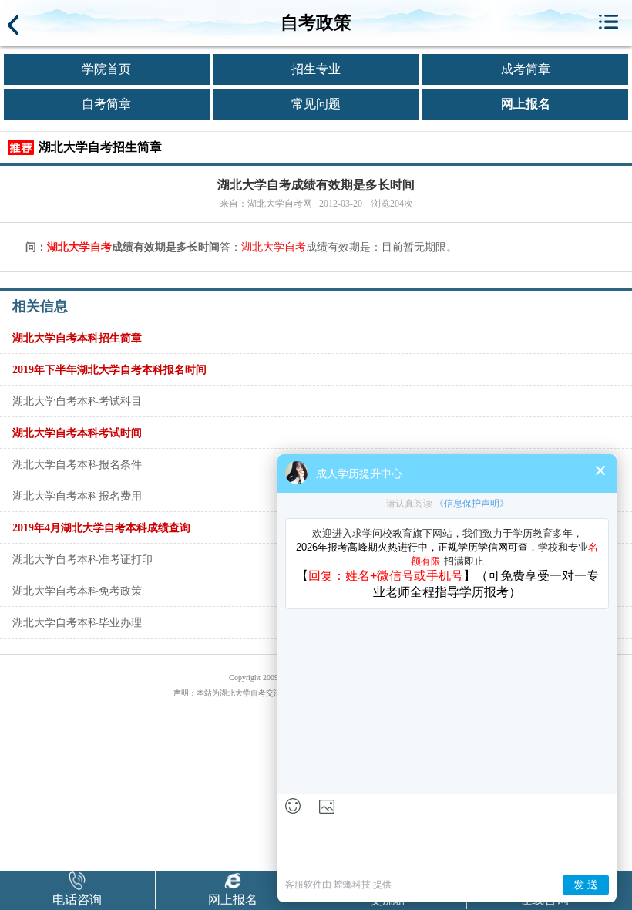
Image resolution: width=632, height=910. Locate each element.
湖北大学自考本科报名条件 (77, 464)
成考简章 (525, 69)
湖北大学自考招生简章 (100, 146)
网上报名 (525, 103)
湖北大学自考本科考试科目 (77, 401)
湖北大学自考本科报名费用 (77, 496)
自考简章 (106, 103)
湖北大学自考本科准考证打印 (82, 559)
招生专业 (316, 69)
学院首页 (106, 69)
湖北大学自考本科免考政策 (77, 591)
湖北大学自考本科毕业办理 (77, 622)
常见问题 (316, 103)
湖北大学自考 (79, 247)
